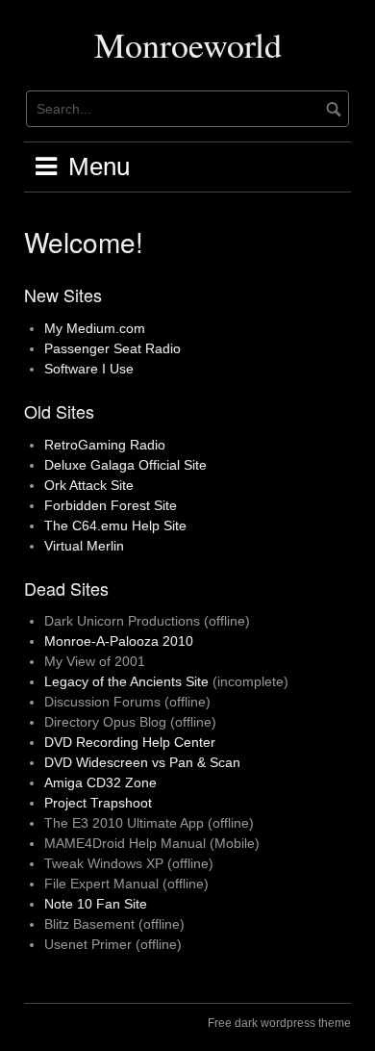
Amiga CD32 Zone (100, 782)
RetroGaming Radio (104, 444)
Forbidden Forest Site (110, 505)
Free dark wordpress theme (279, 1023)
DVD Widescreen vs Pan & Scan (142, 762)
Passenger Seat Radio (112, 348)
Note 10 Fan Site (95, 903)
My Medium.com (94, 328)
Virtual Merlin (84, 545)
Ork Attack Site (89, 485)
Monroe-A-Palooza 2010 (118, 641)
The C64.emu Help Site (115, 525)
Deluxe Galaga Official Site (125, 465)
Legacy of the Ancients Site (126, 681)
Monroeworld (188, 44)
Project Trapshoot (98, 802)
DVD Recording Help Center (129, 742)
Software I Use (89, 368)
